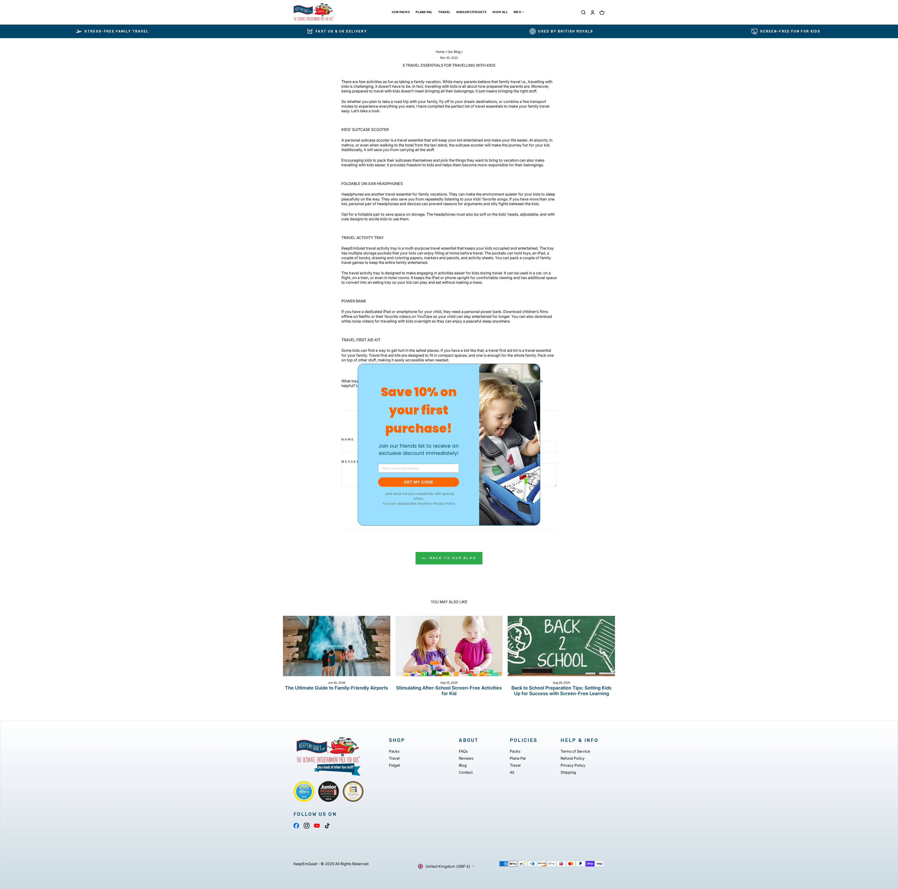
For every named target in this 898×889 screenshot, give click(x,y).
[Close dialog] (536, 368)
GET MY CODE (418, 482)
